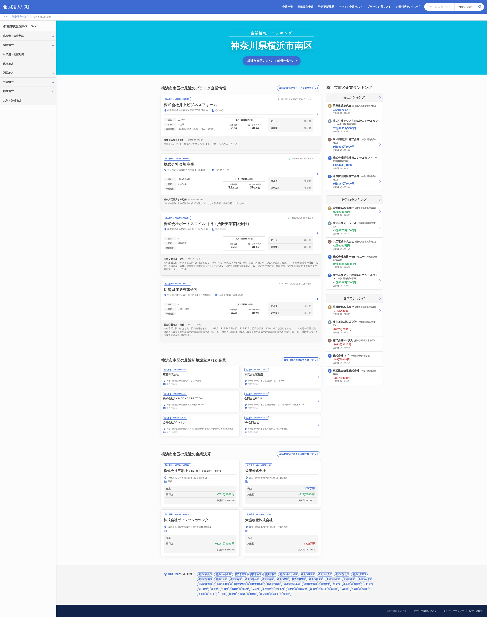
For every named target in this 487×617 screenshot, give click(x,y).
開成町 (232, 594)
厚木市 (245, 589)
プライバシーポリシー (452, 610)
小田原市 (368, 584)
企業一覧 (287, 6)
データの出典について (425, 610)
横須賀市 (325, 584)
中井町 (365, 589)
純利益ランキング (354, 199)
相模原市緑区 (274, 584)
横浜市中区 (255, 574)
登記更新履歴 (326, 6)
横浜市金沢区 (325, 574)
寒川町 (334, 589)
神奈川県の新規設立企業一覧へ (300, 360)
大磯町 (344, 589)
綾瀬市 (313, 589)
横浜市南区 (270, 574)
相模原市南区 (310, 584)
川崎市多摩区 (222, 584)
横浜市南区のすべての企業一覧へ (270, 60)
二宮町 (354, 589)
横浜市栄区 (268, 579)
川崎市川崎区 (333, 579)
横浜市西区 (240, 574)
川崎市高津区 (205, 584)
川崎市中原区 (365, 579)
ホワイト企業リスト (351, 6)
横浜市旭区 (221, 579)
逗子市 (214, 589)
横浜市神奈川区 (224, 574)
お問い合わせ (475, 610)
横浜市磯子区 (308, 574)
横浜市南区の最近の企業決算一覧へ (297, 454)
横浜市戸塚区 (359, 574)
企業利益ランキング (408, 6)
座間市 (290, 589)
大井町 (201, 594)
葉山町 (324, 589)
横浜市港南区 (205, 579)
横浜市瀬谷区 (252, 579)
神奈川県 (173, 574)
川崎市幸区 (349, 579)
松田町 (212, 594)
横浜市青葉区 (299, 579)
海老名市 (279, 589)
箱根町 (243, 594)
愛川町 (276, 594)
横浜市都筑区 (316, 579)
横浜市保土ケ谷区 (288, 574)
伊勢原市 (266, 589)
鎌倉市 (346, 584)
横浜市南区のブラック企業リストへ (297, 88)
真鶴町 (253, 594)
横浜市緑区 (236, 579)
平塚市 (336, 584)
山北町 (222, 594)
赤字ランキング (354, 298)
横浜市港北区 (342, 574)
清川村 (286, 594)
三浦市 (224, 589)
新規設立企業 (306, 6)
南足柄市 (302, 589)
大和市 (255, 589)
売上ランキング (354, 97)
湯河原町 (264, 594)
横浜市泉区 (283, 579)
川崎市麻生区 (256, 584)
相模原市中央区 (292, 584)
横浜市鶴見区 (205, 574)
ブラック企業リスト (379, 6)
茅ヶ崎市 (203, 589)
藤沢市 (357, 584)
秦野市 (235, 589)
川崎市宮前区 (239, 584)
